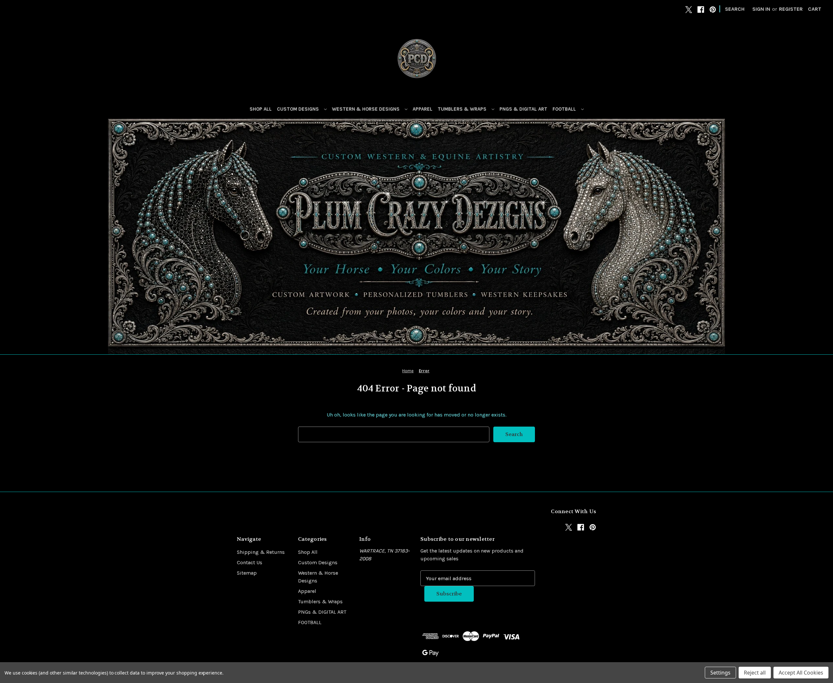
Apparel (422, 109)
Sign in (761, 9)
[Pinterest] (712, 9)
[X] (688, 9)
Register (791, 9)
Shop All (261, 109)
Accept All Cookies (801, 672)
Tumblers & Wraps (463, 109)
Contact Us (249, 562)
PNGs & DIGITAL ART (523, 109)
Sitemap (247, 573)
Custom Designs (298, 109)
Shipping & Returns (261, 552)
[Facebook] (700, 9)
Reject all (755, 672)
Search (734, 9)
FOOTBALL (565, 109)
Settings (720, 672)
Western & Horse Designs (366, 109)
